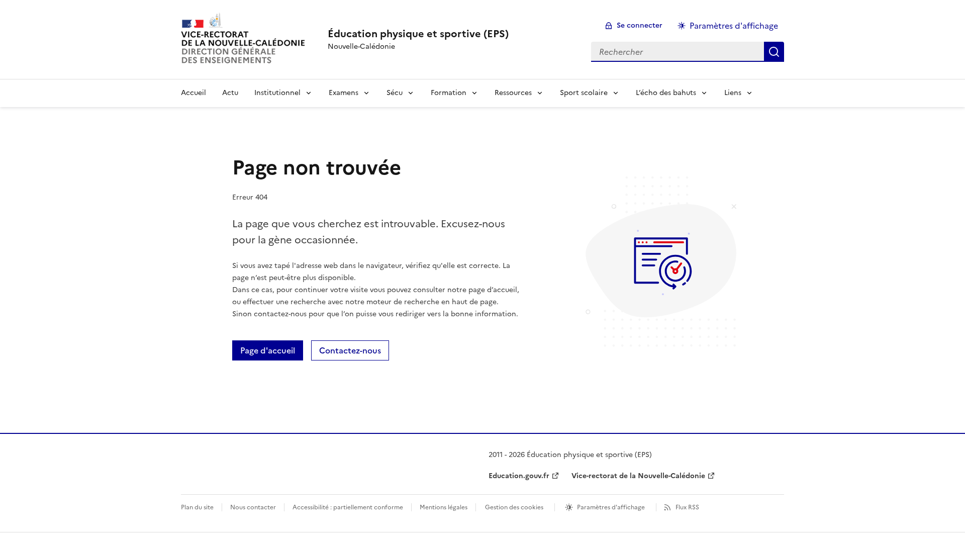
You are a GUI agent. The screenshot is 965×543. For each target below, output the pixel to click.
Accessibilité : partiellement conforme (348, 507)
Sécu (395, 92)
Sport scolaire (584, 92)
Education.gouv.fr (519, 476)
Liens (732, 92)
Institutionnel (277, 92)
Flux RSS (687, 507)
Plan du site (197, 507)
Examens (343, 92)
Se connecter (639, 25)
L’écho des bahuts (666, 92)
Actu (230, 92)
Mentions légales (443, 507)
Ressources (513, 92)
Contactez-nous (350, 350)
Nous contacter (253, 507)
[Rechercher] (774, 52)
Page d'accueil (267, 350)
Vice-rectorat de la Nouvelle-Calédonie (638, 476)
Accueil (193, 92)
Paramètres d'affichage (734, 26)
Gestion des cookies (514, 507)
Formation (448, 92)
